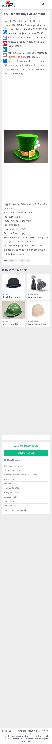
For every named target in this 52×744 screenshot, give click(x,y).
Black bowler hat (11, 297)
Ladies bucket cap (37, 324)
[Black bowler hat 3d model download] (13, 283)
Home (4, 731)
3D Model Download (17, 731)
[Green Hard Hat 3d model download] (13, 310)
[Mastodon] (5, 38)
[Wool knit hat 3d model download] (38, 283)
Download (28, 453)
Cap (23, 56)
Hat (18, 56)
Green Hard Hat (11, 324)
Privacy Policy (42, 731)
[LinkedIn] (5, 49)
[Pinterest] (5, 44)
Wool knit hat (35, 297)
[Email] (5, 55)
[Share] (5, 61)
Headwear (9, 56)
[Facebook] (5, 32)
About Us (32, 731)
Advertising (26, 733)
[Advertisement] (26, 104)
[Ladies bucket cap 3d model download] (38, 310)
